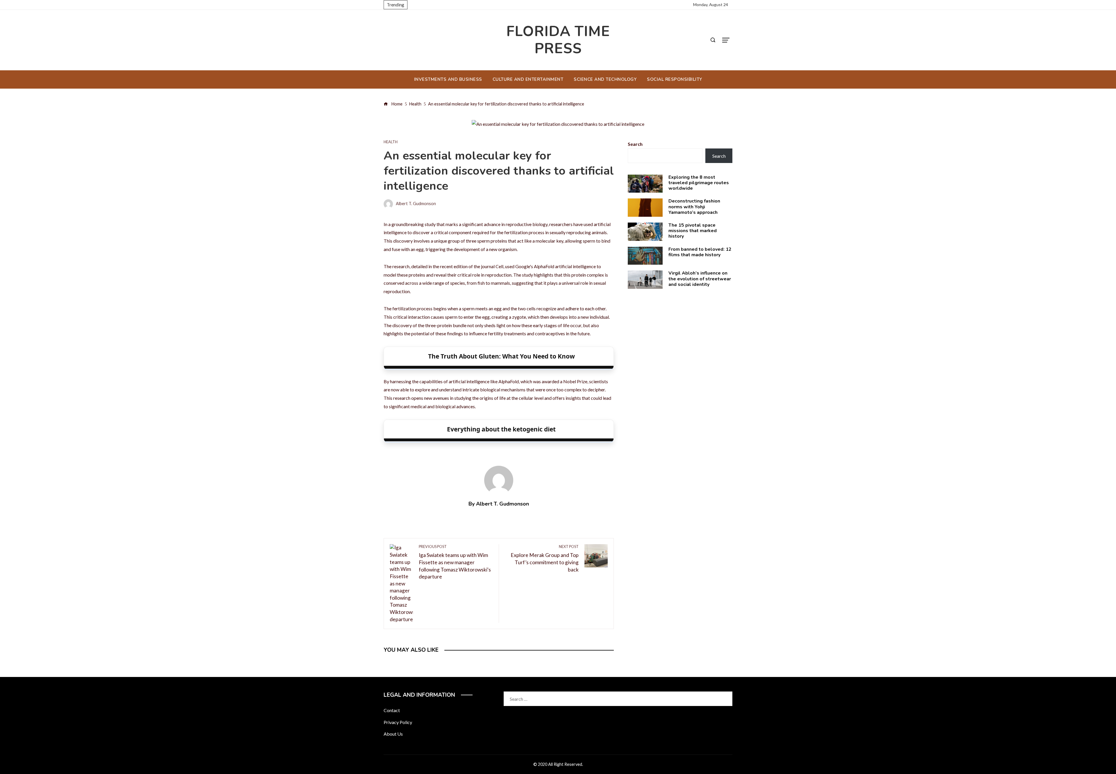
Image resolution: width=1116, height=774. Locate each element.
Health (391, 142)
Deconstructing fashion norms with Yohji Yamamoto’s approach (694, 206)
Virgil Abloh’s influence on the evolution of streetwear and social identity (699, 278)
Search (635, 144)
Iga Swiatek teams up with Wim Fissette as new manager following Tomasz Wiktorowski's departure (455, 562)
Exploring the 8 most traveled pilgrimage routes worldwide (698, 182)
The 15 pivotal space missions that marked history (692, 230)
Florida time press (558, 39)
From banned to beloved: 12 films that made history (700, 252)
